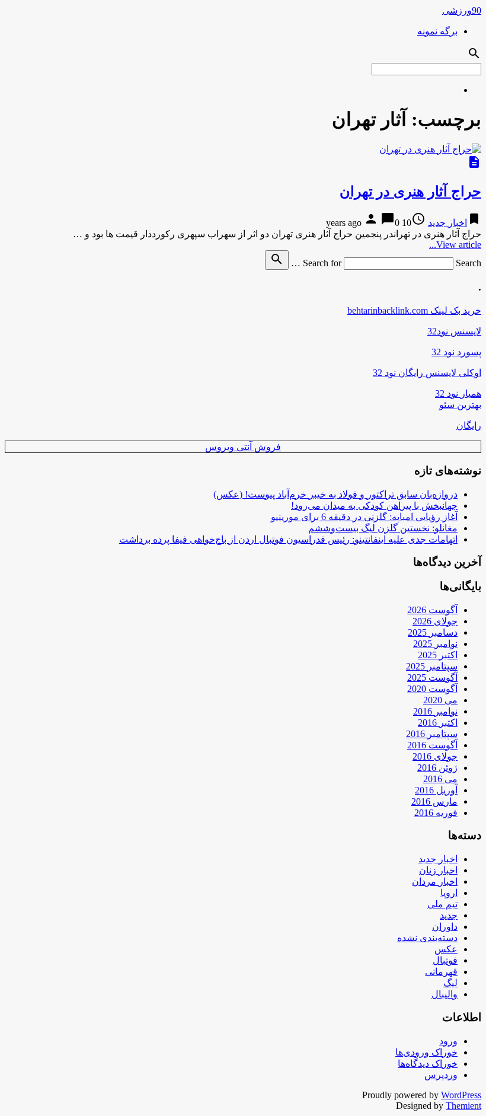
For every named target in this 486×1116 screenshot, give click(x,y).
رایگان (468, 425)
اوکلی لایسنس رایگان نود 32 (427, 373)
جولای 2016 (435, 756)
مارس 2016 (434, 801)
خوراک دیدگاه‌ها (428, 1063)
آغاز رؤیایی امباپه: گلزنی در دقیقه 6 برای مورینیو (364, 517)
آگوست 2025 (432, 677)
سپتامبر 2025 (432, 666)
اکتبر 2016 (438, 723)
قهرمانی (441, 972)
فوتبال (445, 960)
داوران (445, 927)
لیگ (450, 983)
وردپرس (441, 1075)
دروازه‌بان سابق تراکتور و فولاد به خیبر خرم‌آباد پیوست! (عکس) (335, 494)
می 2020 (440, 700)
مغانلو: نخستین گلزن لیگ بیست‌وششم (383, 528)
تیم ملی (442, 904)
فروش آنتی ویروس (243, 447)
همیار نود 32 (458, 393)
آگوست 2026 (432, 610)
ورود (448, 1041)
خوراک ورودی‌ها (426, 1052)
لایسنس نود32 (454, 331)
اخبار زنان (438, 870)
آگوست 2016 (432, 745)
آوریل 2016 (436, 790)
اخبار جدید (447, 223)
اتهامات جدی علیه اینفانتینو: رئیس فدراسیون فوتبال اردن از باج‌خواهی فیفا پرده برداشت (288, 539)
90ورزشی (461, 10)
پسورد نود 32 (456, 352)
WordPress (461, 1095)
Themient (463, 1106)
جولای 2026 (435, 621)
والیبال (444, 994)
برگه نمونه (437, 31)
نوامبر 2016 (435, 711)
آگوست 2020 (432, 689)
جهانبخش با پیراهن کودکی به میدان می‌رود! (374, 505)
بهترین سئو (460, 405)
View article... (455, 245)
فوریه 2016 (436, 813)
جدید (449, 915)
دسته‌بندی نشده (427, 938)
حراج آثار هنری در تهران (410, 191)
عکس (446, 949)
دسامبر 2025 (433, 632)
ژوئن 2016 (437, 768)
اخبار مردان (435, 881)
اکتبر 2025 (438, 655)
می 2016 (440, 779)
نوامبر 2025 (435, 644)
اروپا (449, 893)
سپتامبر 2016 (432, 734)
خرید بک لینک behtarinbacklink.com (414, 310)
